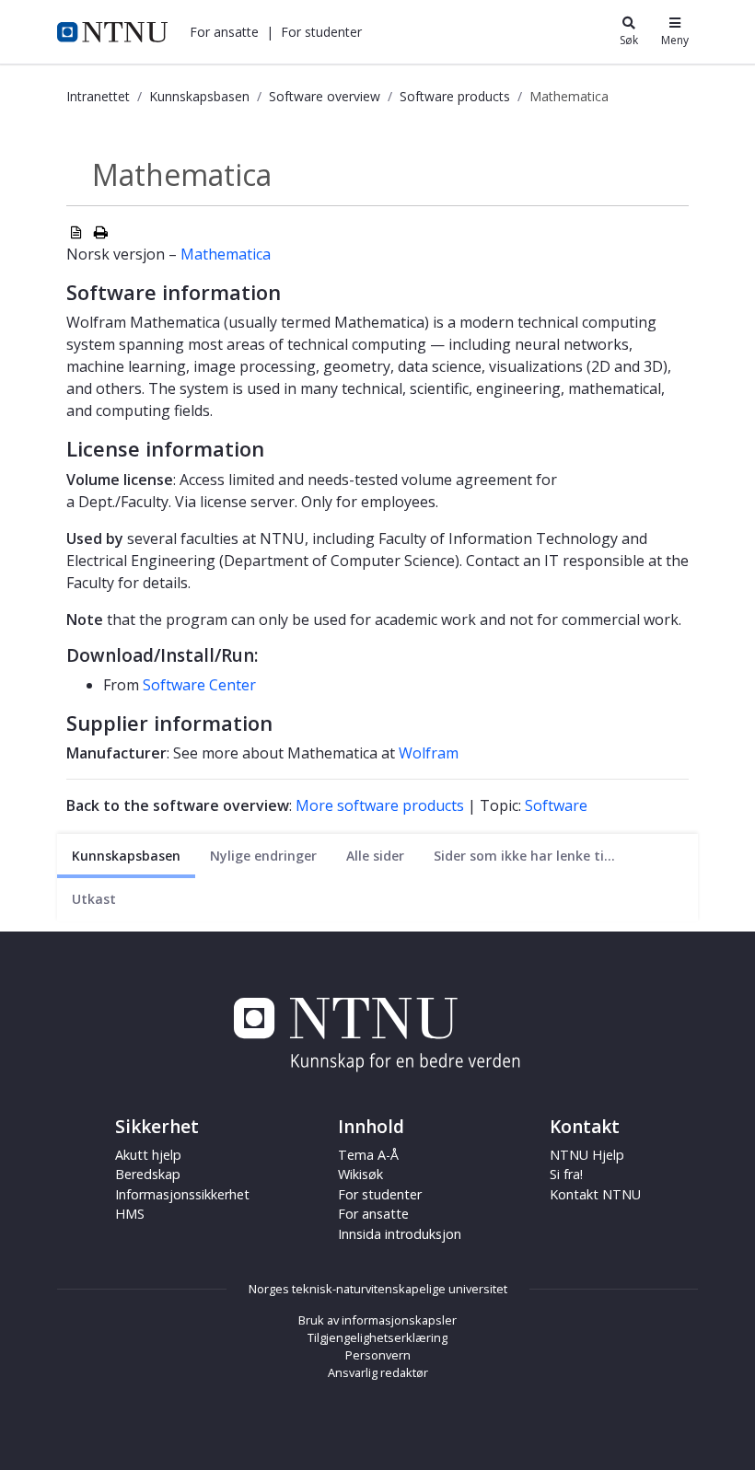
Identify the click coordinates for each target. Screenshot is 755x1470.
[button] (224, 31)
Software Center (199, 685)
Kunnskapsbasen (199, 96)
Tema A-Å (368, 1154)
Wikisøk (360, 1174)
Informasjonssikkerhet (182, 1194)
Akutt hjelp (148, 1154)
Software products (455, 96)
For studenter (380, 1194)
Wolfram (429, 753)
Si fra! (566, 1174)
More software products (380, 805)
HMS (130, 1213)
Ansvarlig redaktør (378, 1372)
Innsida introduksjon (399, 1234)
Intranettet (98, 96)
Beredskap (147, 1174)
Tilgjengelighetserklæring (377, 1337)
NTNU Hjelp (587, 1154)
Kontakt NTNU (595, 1194)
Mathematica (225, 254)
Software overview (324, 96)
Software (556, 805)
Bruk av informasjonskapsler (377, 1320)
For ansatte (373, 1213)
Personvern (378, 1355)
